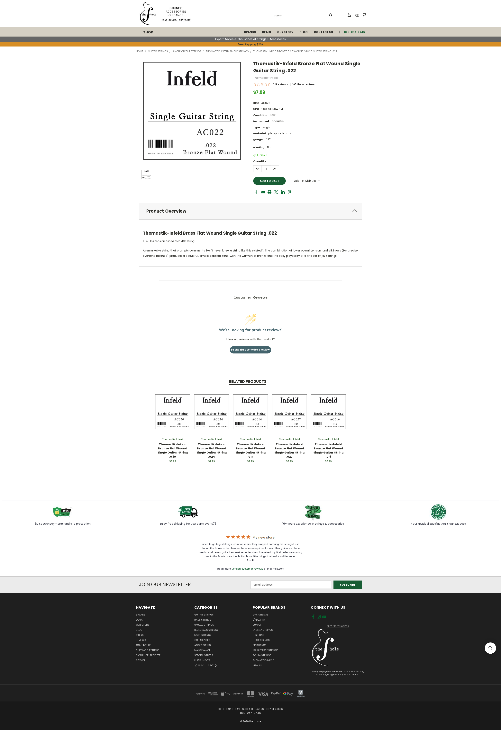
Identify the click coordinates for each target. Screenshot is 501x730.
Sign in (140, 655)
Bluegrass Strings (206, 630)
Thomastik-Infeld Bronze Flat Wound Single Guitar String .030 (173, 450)
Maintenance (202, 650)
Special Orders (203, 655)
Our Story (285, 32)
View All (257, 665)
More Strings (203, 635)
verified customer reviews (247, 568)
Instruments (202, 660)
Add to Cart (172, 411)
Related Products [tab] (247, 381)
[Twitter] (276, 192)
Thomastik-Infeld (263, 660)
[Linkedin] (283, 192)
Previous (491, 694)
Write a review (303, 84)
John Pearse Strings (265, 650)
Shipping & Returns (147, 650)
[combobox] (304, 15)
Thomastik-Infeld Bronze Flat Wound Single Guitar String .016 (328, 450)
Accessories (202, 645)
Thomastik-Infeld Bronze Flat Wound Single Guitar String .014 (250, 450)
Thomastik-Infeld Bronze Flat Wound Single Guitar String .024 (211, 450)
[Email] (263, 192)
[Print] (269, 192)
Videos (140, 635)
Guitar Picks (202, 640)
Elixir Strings (261, 640)
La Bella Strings (263, 630)
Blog (304, 32)
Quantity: (260, 161)
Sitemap (140, 660)
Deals (266, 32)
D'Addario (259, 619)
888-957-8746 (354, 32)
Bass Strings (202, 619)
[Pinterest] (289, 192)
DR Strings (260, 645)
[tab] (250, 211)
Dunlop (257, 624)
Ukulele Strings (204, 624)
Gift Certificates (338, 626)
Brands (250, 32)
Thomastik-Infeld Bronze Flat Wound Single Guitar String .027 (289, 450)
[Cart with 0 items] (364, 15)
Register (155, 655)
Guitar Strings (204, 614)
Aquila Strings (262, 655)
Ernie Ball (258, 635)
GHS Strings (261, 614)
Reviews (141, 640)
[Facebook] (256, 192)
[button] (490, 648)
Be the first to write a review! (250, 350)
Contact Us (323, 32)
